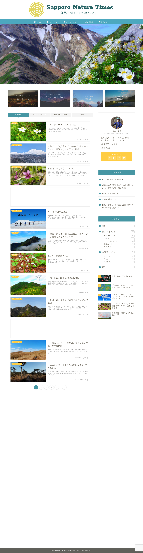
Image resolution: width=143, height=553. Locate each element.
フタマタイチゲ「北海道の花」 (113, 179)
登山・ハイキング (39, 115)
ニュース (118, 256)
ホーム (38, 22)
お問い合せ (105, 22)
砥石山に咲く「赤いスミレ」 (112, 194)
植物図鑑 (119, 262)
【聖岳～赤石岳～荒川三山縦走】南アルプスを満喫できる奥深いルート (117, 206)
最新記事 (18, 115)
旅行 (82, 115)
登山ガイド (119, 244)
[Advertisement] (50, 196)
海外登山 (118, 247)
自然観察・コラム (61, 115)
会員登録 (90, 22)
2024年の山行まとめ (109, 199)
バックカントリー (119, 236)
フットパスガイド (119, 241)
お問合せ (107, 148)
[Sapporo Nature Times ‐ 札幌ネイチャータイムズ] (71, 18)
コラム (119, 259)
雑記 (117, 267)
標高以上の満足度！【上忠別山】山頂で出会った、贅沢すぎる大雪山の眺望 (117, 186)
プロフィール (53, 22)
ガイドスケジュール (72, 22)
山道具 (118, 238)
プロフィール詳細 (110, 144)
